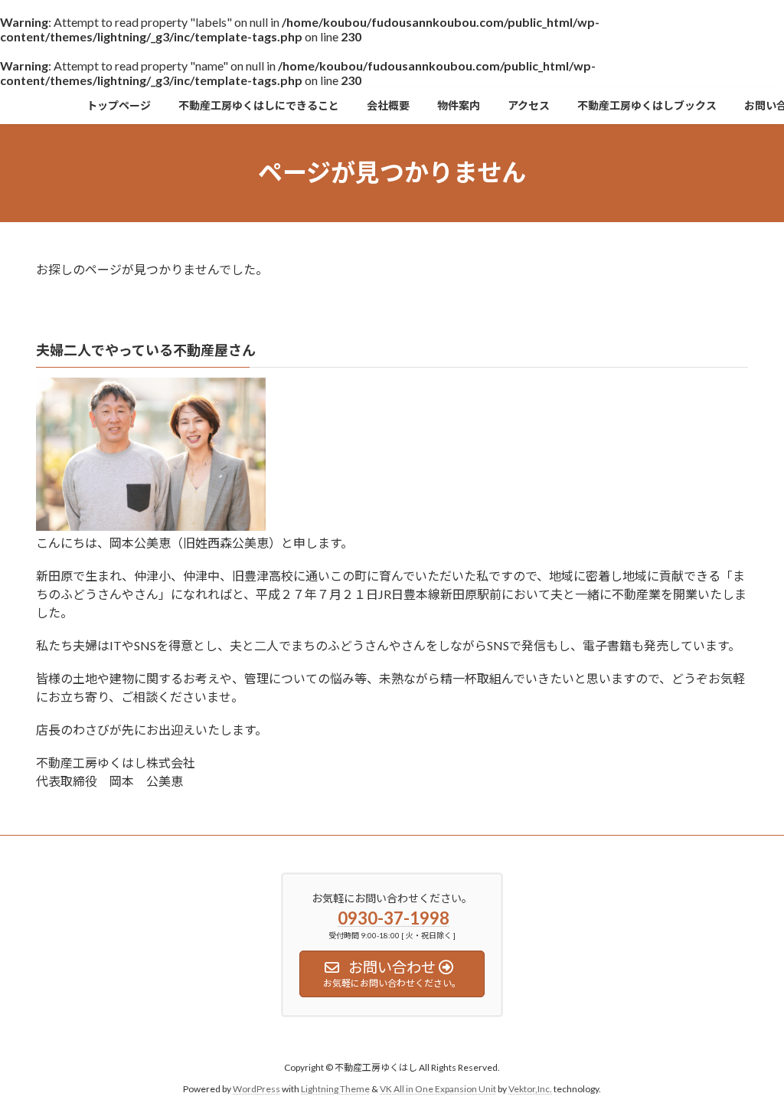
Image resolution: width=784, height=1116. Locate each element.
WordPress (256, 1089)
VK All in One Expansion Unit (438, 1089)
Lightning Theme (335, 1089)
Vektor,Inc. (530, 1089)
